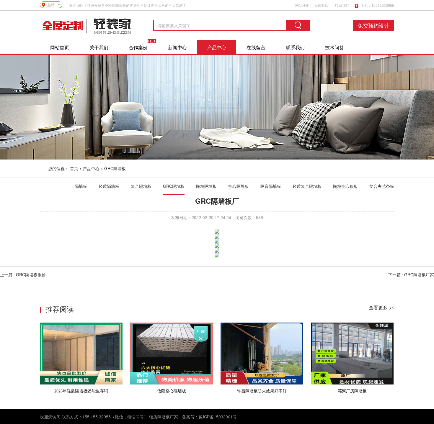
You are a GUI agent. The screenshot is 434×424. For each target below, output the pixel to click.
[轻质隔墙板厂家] (87, 25)
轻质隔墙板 (109, 186)
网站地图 (302, 5)
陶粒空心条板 (345, 186)
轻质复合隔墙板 (307, 186)
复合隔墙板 (141, 186)
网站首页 (59, 47)
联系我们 (342, 5)
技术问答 (334, 47)
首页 (74, 168)
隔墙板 (81, 186)
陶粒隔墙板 (206, 186)
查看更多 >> (381, 307)
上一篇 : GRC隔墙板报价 (23, 274)
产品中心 (216, 47)
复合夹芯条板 (381, 186)
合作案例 (138, 47)
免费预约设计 (373, 25)
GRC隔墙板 (115, 168)
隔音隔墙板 (270, 186)
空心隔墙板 (238, 186)
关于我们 (98, 47)
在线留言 (256, 47)
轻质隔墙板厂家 (163, 417)
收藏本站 (321, 5)
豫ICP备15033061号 (218, 417)
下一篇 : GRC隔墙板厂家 (411, 274)
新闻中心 (177, 47)
